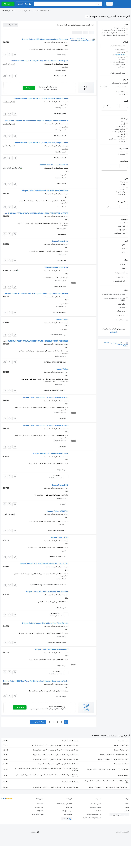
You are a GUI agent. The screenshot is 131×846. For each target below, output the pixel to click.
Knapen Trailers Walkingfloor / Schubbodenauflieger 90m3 (45, 397)
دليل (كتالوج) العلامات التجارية (92, 817)
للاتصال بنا (126, 810)
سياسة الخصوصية (95, 807)
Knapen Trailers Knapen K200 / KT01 (54, 165)
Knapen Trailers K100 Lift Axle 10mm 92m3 (51, 649)
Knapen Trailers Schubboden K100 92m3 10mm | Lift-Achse (45, 191)
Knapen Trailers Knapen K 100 (56, 267)
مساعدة (127, 807)
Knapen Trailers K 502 (59, 537)
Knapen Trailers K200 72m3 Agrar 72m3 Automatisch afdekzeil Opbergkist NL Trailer (35, 681)
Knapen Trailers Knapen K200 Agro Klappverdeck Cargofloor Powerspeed (39, 61)
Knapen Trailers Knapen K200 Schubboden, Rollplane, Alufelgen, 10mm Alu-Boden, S (35, 120)
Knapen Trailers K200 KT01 (57, 511)
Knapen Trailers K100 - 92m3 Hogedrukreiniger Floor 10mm (45, 39)
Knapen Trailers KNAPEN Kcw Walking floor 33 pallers (47, 591)
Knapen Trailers (62, 319)
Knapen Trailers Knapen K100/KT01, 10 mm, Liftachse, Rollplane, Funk (41, 98)
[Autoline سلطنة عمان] (122, 4)
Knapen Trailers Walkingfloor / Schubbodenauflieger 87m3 (45, 425)
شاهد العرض (20, 707)
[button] (9, 54)
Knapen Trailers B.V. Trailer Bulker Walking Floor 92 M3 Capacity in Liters (36, 293)
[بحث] (100, 4)
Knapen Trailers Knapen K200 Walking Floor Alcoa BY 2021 (45, 623)
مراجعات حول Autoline (94, 814)
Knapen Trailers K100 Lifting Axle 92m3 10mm (50, 453)
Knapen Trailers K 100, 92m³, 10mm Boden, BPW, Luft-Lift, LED (44, 564)
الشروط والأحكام (95, 803)
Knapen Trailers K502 (60, 485)
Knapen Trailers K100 (60, 241)
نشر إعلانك (28, 88)
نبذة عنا (127, 803)
